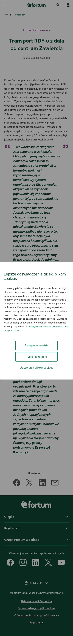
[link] (36, 4)
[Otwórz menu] (5, 5)
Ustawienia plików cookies (36, 367)
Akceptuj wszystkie (37, 345)
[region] (36, 320)
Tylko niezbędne (36, 356)
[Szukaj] (58, 5)
